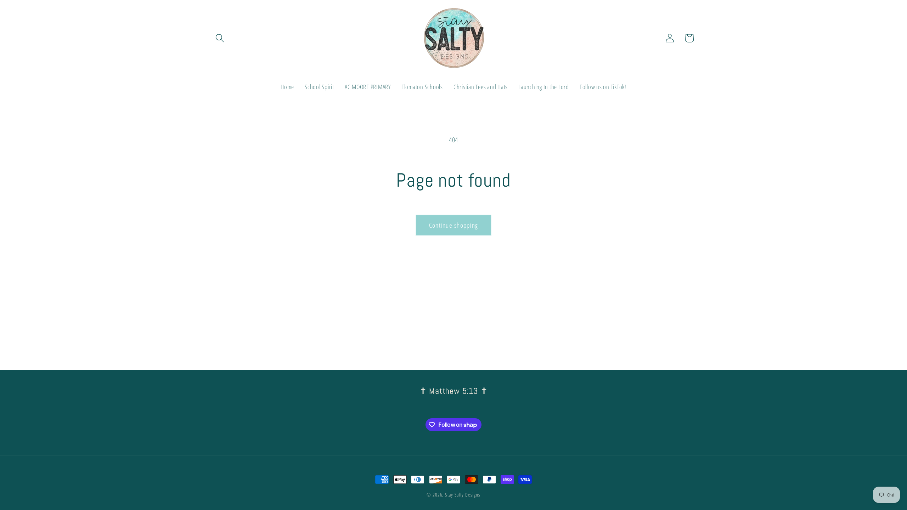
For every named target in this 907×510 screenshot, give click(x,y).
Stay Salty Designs (462, 494)
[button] (220, 38)
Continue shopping (453, 225)
